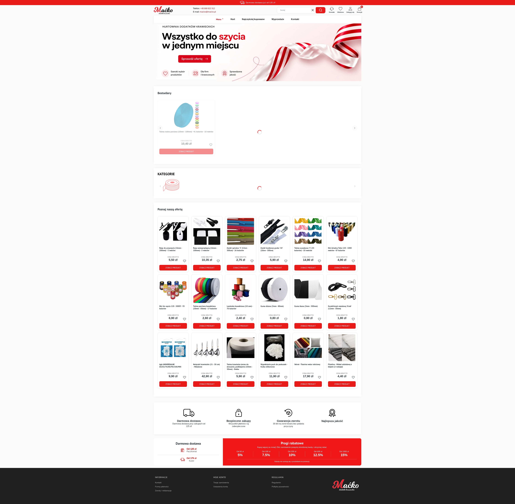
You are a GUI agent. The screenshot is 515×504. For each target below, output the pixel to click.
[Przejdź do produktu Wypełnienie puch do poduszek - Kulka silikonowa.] (274, 347)
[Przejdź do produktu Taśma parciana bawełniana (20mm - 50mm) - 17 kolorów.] (206, 289)
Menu (220, 19)
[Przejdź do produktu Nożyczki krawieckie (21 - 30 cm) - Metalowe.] (207, 347)
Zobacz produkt (186, 151)
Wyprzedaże (278, 19)
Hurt (233, 19)
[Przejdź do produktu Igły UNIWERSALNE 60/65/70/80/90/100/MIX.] (173, 347)
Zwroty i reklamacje (163, 491)
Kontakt (295, 19)
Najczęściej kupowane (253, 19)
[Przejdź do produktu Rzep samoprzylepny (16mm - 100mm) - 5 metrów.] (206, 231)
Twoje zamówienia (221, 482)
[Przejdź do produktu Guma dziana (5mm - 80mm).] (274, 289)
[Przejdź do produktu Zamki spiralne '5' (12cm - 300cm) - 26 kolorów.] (240, 231)
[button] (320, 10)
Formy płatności (162, 487)
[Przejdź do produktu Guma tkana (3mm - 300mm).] (308, 289)
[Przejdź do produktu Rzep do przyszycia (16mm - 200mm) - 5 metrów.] (173, 231)
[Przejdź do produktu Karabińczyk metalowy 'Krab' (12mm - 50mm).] (342, 289)
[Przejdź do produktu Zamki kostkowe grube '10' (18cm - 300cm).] (274, 231)
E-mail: (204, 12)
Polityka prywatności (280, 487)
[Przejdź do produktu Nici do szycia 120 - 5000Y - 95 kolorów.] (173, 289)
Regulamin (276, 482)
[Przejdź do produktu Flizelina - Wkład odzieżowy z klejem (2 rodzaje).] (341, 347)
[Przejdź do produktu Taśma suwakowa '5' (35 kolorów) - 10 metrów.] (308, 231)
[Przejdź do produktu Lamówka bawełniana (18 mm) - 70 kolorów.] (240, 289)
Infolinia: (207, 8)
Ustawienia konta (220, 487)
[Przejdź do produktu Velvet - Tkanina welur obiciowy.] (308, 347)
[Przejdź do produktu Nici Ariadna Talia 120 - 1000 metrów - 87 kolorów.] (342, 231)
